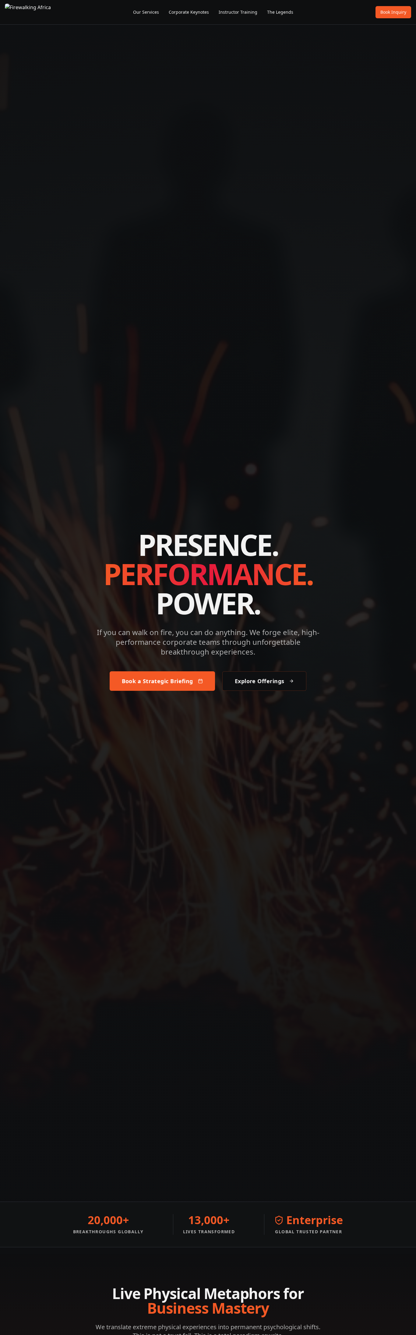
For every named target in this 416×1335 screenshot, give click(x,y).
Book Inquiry (393, 12)
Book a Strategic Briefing (157, 681)
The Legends (280, 12)
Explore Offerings (259, 681)
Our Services (146, 12)
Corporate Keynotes (189, 12)
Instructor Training (238, 12)
